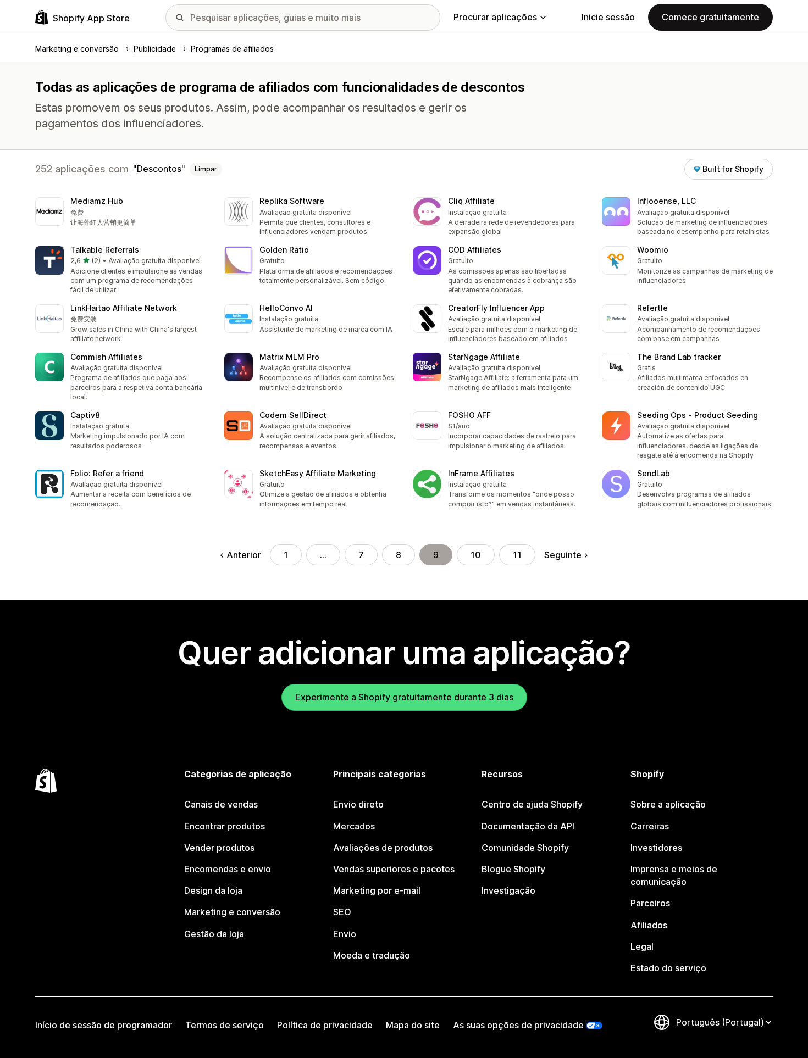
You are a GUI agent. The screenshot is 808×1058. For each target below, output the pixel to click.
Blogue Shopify (513, 869)
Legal (642, 946)
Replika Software (291, 200)
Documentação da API (528, 826)
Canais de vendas (221, 804)
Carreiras (649, 826)
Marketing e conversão (232, 911)
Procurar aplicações (495, 17)
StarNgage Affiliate (484, 356)
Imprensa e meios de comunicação (673, 875)
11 (517, 554)
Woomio (652, 249)
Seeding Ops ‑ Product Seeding (697, 415)
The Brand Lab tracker (679, 356)
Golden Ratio (284, 249)
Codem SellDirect (292, 415)
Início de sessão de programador (103, 1025)
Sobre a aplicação (668, 804)
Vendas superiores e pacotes (394, 869)
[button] (121, 212)
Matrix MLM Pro (289, 356)
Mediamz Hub (96, 200)
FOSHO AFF (469, 415)
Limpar (206, 169)
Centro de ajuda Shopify (532, 804)
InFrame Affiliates (481, 473)
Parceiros (650, 903)
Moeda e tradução (371, 955)
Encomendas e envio (227, 869)
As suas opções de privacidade (518, 1025)
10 (476, 554)
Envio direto (358, 804)
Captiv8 (85, 415)
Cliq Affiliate (471, 200)
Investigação (508, 890)
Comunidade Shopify (525, 847)
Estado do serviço (668, 967)
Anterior (243, 554)
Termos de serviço (224, 1025)
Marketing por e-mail (376, 890)
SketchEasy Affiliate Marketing (317, 473)
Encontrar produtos (224, 826)
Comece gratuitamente (710, 17)
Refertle (652, 308)
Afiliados (648, 925)
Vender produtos (219, 847)
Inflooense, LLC (666, 200)
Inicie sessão (608, 17)
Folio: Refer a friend (107, 473)
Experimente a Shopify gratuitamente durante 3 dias (404, 697)
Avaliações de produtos (383, 847)
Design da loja (213, 890)
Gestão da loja (214, 933)
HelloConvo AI (286, 308)
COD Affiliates (474, 249)
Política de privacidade (325, 1025)
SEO (342, 911)
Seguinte (563, 554)
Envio (344, 933)
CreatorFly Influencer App (496, 308)
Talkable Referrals (104, 249)
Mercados (354, 826)
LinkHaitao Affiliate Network (123, 308)
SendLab (653, 473)
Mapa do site (413, 1025)
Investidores (656, 847)
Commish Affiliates (106, 356)
